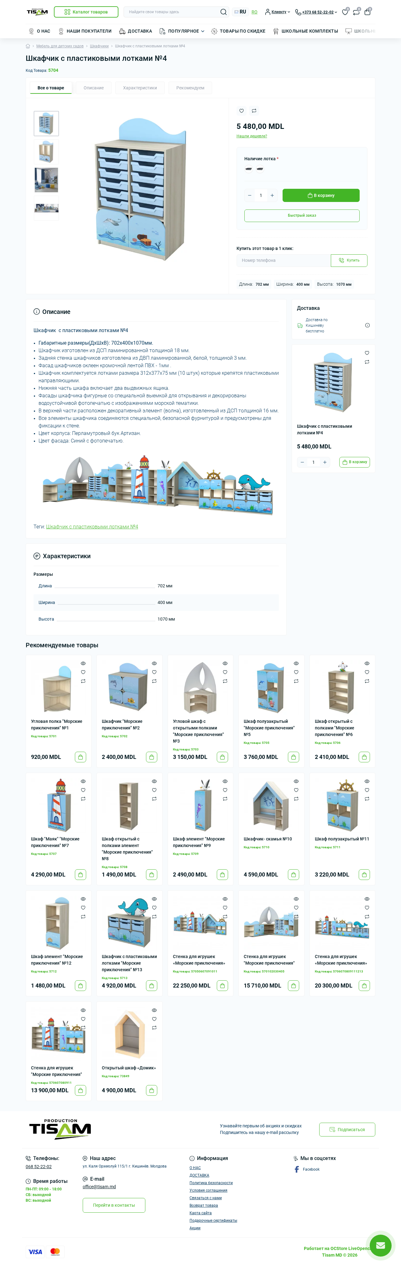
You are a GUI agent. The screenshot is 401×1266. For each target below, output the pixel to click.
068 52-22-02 (39, 1166)
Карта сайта (201, 1213)
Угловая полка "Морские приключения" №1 (56, 724)
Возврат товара (204, 1205)
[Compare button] (254, 111)
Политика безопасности (211, 1183)
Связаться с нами (206, 1198)
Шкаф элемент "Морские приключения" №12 (57, 960)
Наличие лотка (261, 158)
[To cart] (80, 757)
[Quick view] (83, 663)
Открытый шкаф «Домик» (129, 1067)
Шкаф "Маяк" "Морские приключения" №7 (55, 842)
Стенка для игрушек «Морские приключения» (199, 960)
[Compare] (83, 680)
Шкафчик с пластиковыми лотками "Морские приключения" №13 (129, 963)
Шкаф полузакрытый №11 (342, 838)
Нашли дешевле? (252, 136)
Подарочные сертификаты (213, 1220)
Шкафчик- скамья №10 (268, 838)
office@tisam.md (99, 1186)
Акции (195, 1228)
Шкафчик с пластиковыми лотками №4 (92, 527)
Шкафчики (99, 46)
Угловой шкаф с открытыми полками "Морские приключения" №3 (198, 731)
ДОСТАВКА (140, 31)
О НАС (43, 31)
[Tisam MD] (111, 1130)
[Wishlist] (83, 672)
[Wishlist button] (242, 111)
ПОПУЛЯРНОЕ (183, 31)
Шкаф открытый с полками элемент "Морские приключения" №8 (127, 848)
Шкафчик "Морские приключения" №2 (122, 724)
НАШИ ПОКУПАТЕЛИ (89, 31)
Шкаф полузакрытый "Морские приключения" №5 (269, 728)
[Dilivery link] (367, 325)
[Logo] (37, 12)
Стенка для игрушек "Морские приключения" (269, 960)
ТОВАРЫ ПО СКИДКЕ (243, 31)
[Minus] (250, 195)
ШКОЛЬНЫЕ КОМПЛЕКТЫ (310, 31)
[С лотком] (248, 169)
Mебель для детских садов (60, 46)
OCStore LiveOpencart (353, 1248)
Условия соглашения (208, 1190)
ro (255, 11)
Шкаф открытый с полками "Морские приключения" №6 (334, 728)
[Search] (224, 12)
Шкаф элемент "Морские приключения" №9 (199, 842)
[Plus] (272, 195)
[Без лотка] (260, 169)
